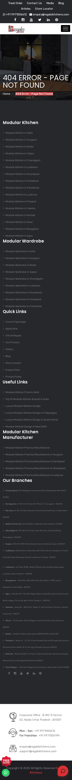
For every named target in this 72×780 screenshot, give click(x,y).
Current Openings (16, 321)
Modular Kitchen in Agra (19, 235)
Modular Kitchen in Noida (20, 146)
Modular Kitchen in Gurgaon (21, 139)
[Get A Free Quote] (6, 761)
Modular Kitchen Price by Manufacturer (28, 447)
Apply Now (12, 328)
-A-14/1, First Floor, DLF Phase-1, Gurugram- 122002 (34, 504)
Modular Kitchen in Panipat (21, 201)
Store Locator (44, 8)
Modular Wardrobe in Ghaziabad (24, 292)
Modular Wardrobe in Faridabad (23, 299)
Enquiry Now (13, 369)
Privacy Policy (13, 376)
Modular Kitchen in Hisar (19, 222)
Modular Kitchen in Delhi (19, 132)
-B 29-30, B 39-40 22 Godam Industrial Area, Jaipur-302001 (35, 544)
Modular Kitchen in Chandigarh (23, 160)
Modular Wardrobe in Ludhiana (23, 285)
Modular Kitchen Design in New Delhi (26, 426)
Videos (9, 349)
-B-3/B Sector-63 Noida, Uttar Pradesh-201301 (34, 524)
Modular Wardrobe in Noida (21, 265)
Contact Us (34, 3)
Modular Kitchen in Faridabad (22, 180)
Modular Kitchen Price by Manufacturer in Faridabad (35, 461)
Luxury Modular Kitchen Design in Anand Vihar (32, 419)
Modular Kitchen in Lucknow (21, 194)
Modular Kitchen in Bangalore (22, 228)
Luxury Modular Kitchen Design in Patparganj (31, 412)
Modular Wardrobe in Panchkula (24, 306)
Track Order (15, 3)
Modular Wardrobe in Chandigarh (24, 278)
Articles (26, 8)
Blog (61, 3)
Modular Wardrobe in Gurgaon (23, 258)
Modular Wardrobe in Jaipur (21, 272)
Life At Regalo (13, 335)
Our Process (13, 342)
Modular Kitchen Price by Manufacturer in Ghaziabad (35, 468)
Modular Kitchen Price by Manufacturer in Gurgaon (34, 454)
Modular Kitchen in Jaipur (20, 153)
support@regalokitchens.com (37, 751)
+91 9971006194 (49, 735)
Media (50, 3)
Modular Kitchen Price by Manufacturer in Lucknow (34, 475)
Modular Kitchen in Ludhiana (22, 167)
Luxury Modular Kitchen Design (23, 406)
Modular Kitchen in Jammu (20, 208)
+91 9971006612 (16, 14)
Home (6, 93)
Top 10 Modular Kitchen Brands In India (27, 399)
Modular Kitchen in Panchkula (22, 187)
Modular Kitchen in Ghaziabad (22, 174)
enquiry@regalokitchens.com (50, 14)
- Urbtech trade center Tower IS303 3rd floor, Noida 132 (32, 634)
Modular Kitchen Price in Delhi (22, 392)
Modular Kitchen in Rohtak (20, 215)
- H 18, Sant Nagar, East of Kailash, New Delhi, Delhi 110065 (37, 667)
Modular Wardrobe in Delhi (20, 251)
